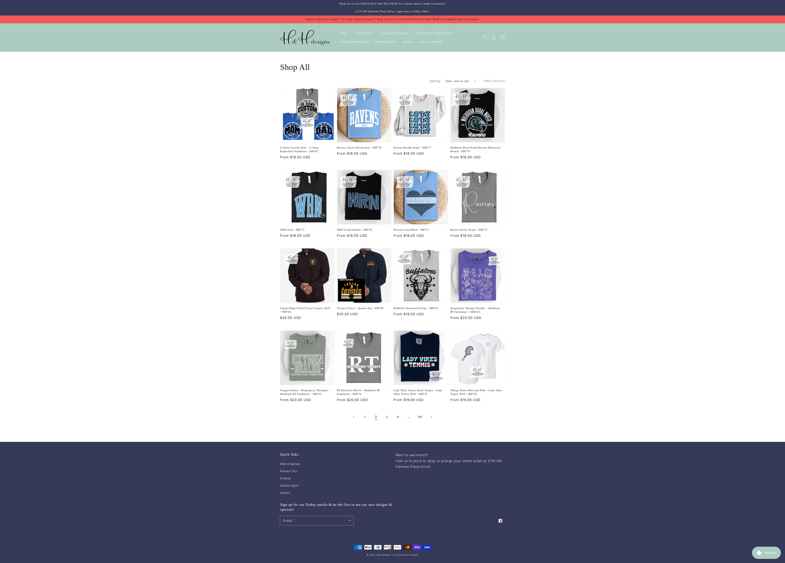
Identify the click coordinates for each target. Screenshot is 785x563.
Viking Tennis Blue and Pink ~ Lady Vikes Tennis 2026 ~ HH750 (476, 392)
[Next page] (431, 416)
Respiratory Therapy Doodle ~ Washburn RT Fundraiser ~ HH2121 (475, 310)
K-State (285, 478)
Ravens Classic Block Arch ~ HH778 (359, 147)
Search (285, 492)
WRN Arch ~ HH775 (292, 229)
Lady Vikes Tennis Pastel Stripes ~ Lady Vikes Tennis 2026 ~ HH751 (418, 392)
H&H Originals (290, 464)
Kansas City (288, 471)
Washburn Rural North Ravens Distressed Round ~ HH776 (475, 149)
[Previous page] (353, 416)
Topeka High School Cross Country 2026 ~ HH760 (305, 310)
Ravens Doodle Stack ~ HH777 (412, 147)
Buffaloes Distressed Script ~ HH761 (416, 308)
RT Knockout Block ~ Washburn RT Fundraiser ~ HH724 (359, 392)
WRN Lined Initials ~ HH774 (354, 229)
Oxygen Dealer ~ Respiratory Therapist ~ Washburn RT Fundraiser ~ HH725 (305, 392)
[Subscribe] (349, 520)
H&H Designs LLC (386, 555)
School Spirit (289, 485)
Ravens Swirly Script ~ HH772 (469, 229)
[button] (484, 37)
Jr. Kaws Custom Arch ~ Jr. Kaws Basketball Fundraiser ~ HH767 (299, 149)
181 (420, 417)
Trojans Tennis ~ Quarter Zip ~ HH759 (360, 308)
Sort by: (435, 81)
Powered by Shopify (407, 555)
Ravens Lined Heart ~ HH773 (411, 229)
